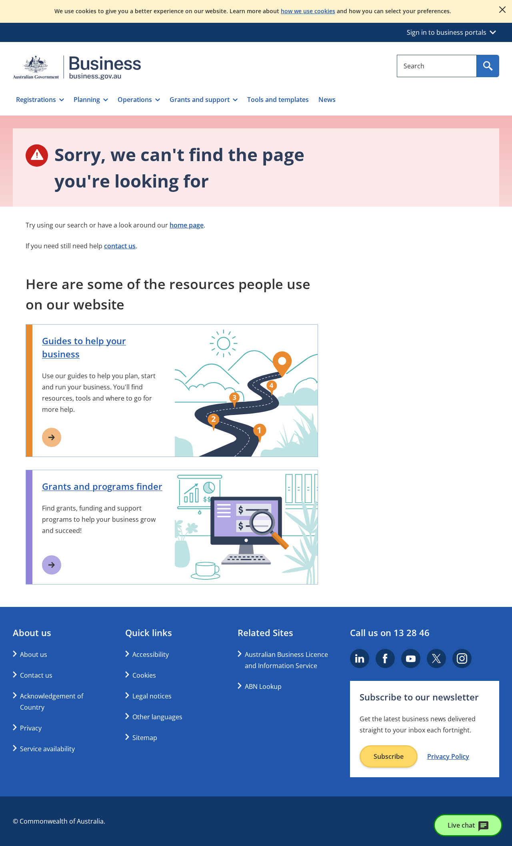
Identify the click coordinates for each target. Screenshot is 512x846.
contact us (120, 245)
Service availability (47, 748)
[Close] (502, 9)
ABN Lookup (263, 686)
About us (33, 654)
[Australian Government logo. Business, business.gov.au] (77, 67)
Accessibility (150, 654)
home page (187, 225)
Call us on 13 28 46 (390, 632)
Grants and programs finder (102, 486)
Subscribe (389, 756)
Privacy (31, 728)
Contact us (36, 675)
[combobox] (437, 66)
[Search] (488, 66)
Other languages (157, 716)
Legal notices (152, 696)
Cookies (144, 675)
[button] (40, 99)
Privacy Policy (448, 756)
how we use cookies (308, 11)
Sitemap (144, 737)
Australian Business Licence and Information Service (286, 660)
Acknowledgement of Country (51, 702)
